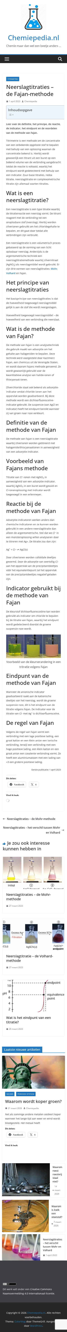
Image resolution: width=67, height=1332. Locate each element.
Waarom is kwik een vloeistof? (57, 1212)
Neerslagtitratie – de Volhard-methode (29, 958)
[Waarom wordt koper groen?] (33, 1072)
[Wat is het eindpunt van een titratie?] (33, 982)
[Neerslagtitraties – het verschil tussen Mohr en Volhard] (21, 1247)
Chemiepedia (30, 101)
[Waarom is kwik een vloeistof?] (25, 1216)
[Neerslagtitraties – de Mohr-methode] (33, 859)
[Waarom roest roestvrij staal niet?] (26, 1180)
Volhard (11, 273)
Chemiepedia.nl (33, 37)
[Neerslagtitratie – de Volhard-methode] (33, 921)
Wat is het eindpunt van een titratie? (28, 1019)
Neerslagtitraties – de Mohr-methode (31, 819)
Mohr (54, 268)
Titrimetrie (13, 79)
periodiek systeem (26, 1094)
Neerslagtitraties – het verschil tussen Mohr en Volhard (31, 830)
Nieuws (10, 1094)
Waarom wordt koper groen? (33, 1101)
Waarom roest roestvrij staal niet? (57, 1174)
